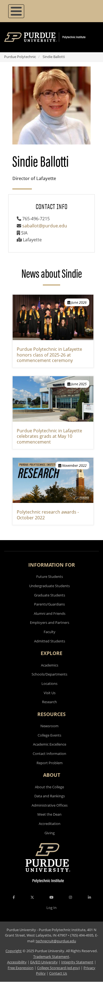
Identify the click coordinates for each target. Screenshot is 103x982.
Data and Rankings (49, 795)
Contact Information (49, 753)
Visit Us (49, 692)
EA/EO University (44, 962)
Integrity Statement (77, 962)
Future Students (49, 576)
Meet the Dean (49, 814)
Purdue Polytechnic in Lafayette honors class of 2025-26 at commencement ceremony (49, 355)
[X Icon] (32, 897)
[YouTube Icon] (51, 897)
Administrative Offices (50, 805)
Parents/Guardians (49, 604)
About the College (49, 786)
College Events (49, 735)
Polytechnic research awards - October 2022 (48, 515)
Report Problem (50, 762)
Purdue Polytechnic (20, 56)
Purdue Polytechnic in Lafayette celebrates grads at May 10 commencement (49, 436)
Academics (49, 665)
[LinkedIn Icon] (89, 897)
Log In (51, 907)
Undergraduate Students (49, 585)
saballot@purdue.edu (44, 226)
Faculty (49, 631)
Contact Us (58, 973)
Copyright (13, 950)
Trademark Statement (51, 956)
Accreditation (49, 823)
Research (49, 701)
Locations (49, 683)
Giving (49, 832)
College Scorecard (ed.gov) (58, 967)
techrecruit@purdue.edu (56, 940)
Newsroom (49, 725)
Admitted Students (49, 641)
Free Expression (21, 967)
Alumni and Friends (49, 613)
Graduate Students (49, 595)
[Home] (53, 37)
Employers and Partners (49, 622)
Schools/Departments (49, 674)
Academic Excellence (49, 744)
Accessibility (17, 962)
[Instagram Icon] (70, 897)
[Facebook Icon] (14, 897)
